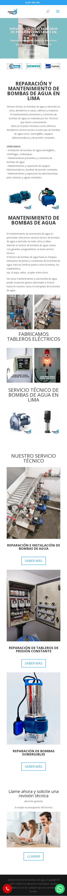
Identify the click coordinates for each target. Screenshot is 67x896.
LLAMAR (33, 54)
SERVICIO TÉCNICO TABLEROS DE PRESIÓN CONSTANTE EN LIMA (33, 32)
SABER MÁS (33, 561)
